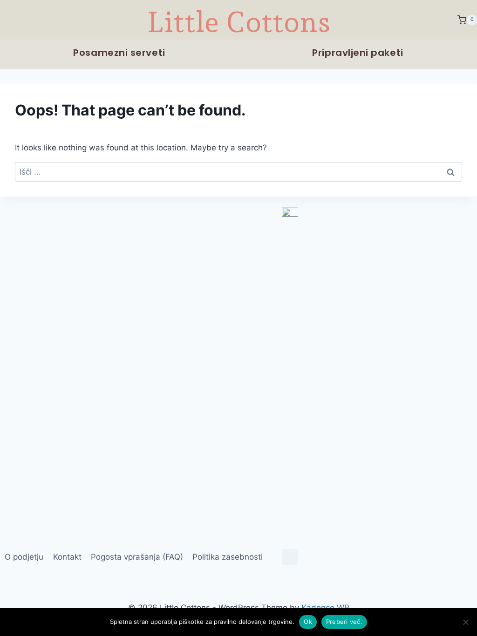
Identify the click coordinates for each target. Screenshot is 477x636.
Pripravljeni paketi (357, 52)
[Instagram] (290, 557)
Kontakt (67, 557)
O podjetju (24, 557)
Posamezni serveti (119, 52)
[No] (465, 622)
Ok (308, 621)
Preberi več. (344, 621)
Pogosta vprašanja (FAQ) (137, 557)
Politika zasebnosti (227, 557)
